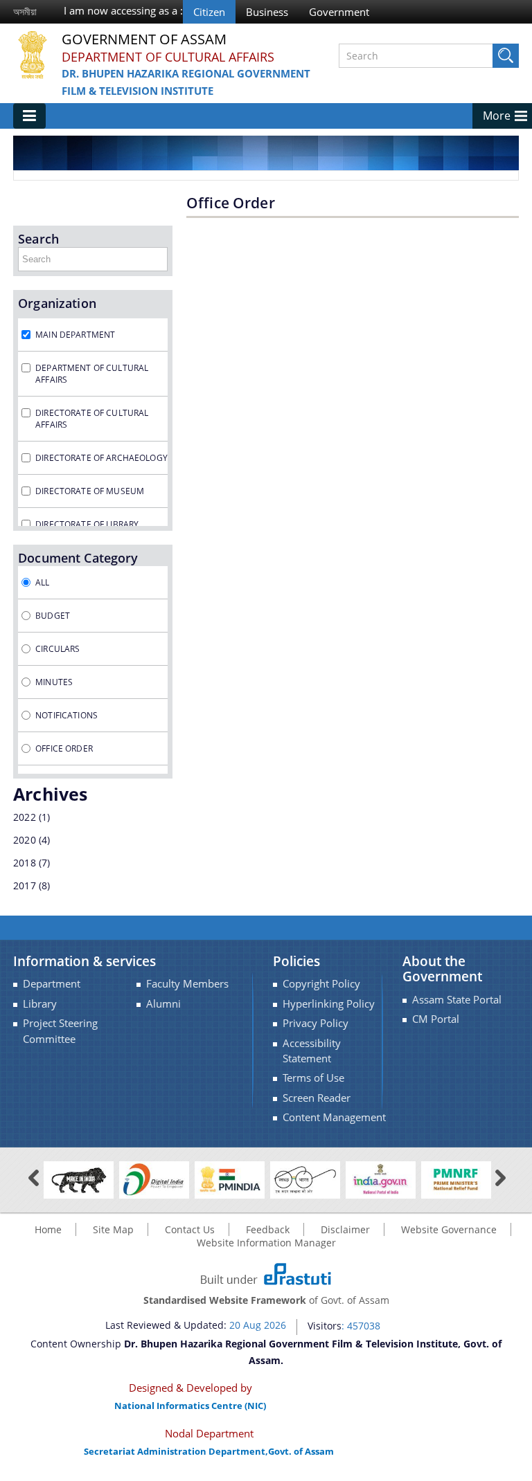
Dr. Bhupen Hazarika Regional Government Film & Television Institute (186, 82)
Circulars (57, 649)
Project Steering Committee (60, 1031)
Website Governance (449, 1229)
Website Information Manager (266, 1242)
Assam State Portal (457, 999)
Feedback (268, 1229)
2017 (24, 885)
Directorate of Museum (89, 491)
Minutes (54, 682)
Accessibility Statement (312, 1051)
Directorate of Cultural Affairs (91, 418)
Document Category (78, 557)
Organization (57, 303)
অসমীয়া (25, 11)
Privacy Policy (315, 1023)
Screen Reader (317, 1098)
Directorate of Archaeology (101, 458)
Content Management (334, 1117)
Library (40, 1004)
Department (51, 983)
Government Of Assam (144, 39)
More (497, 115)
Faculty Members (187, 983)
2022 (24, 817)
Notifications (66, 715)
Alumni (163, 1004)
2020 (24, 839)
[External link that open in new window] (79, 1178)
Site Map (113, 1229)
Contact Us (190, 1229)
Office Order (64, 748)
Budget (52, 615)
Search (38, 238)
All (42, 582)
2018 (24, 862)
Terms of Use (313, 1078)
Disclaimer (345, 1229)
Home (48, 1229)
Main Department (75, 334)
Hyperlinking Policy (329, 1004)
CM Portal (435, 1019)
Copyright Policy (321, 983)
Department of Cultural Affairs (168, 56)
